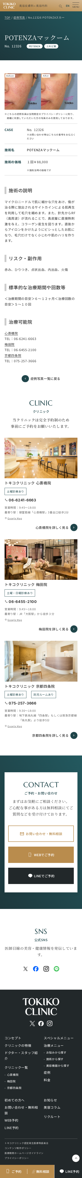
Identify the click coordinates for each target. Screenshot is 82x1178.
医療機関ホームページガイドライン (24, 1153)
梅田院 (10, 344)
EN (68, 5)
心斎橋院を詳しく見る (52, 527)
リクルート (52, 1116)
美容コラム (52, 1107)
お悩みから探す (56, 1052)
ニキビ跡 (51, 46)
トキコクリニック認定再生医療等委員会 (27, 1143)
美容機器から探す (57, 1065)
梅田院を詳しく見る (54, 629)
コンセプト (13, 1038)
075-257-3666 (25, 361)
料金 (47, 1080)
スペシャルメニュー (59, 1038)
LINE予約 (12, 1127)
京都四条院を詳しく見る (50, 735)
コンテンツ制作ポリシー (18, 1148)
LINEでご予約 (44, 876)
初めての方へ (15, 1100)
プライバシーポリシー (17, 1158)
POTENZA (34, 46)
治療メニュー (54, 1045)
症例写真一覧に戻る (45, 378)
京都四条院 (13, 355)
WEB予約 (11, 1120)
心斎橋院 (11, 333)
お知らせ (50, 1100)
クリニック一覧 (16, 1067)
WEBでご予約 (44, 855)
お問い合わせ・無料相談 (44, 833)
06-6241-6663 (25, 338)
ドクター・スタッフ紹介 (21, 1055)
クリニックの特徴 (18, 1045)
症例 (47, 1072)
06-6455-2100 (25, 349)
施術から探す (55, 1059)
